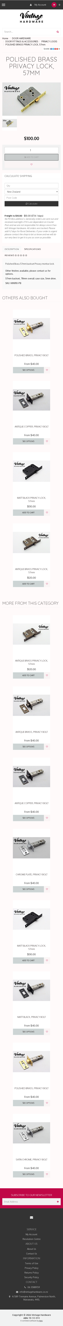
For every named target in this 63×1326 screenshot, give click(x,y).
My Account (40, 4)
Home (5, 38)
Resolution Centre (32, 1239)
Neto (41, 1321)
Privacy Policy (31, 1268)
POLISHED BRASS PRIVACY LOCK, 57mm (25, 44)
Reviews (10, 255)
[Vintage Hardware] (32, 16)
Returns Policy (31, 1272)
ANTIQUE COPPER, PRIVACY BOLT (31, 426)
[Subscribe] (57, 1201)
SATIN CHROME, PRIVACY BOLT (31, 1159)
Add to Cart (32, 157)
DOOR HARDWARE (21, 38)
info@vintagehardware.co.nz (33, 1292)
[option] (31, 99)
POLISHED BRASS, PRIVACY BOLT (31, 355)
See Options (28, 370)
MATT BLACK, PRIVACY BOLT (31, 1017)
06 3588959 (33, 1287)
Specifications (32, 249)
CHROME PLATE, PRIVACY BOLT (31, 874)
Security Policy (31, 1277)
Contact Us (31, 1253)
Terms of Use (31, 1263)
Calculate (32, 203)
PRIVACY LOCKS (49, 41)
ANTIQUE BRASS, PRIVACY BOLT (31, 731)
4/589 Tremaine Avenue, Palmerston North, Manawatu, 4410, (33, 1298)
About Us (31, 1249)
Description (12, 249)
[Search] (58, 31)
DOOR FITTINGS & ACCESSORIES (22, 41)
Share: (47, 49)
